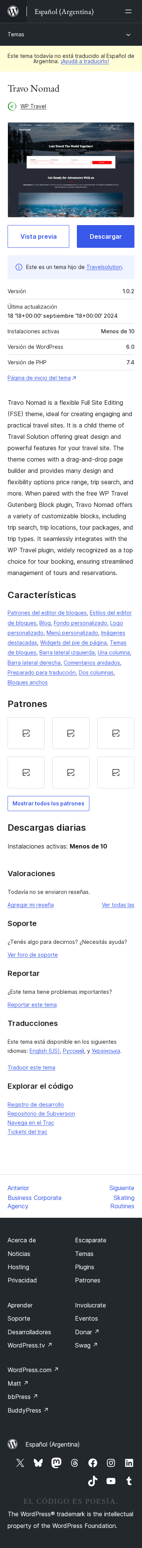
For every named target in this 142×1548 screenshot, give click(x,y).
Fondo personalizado (80, 623)
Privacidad (22, 1280)
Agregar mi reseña (31, 904)
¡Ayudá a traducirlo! (85, 61)
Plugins (84, 1267)
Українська (106, 1051)
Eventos (86, 1318)
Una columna (114, 652)
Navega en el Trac (31, 1122)
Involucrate (90, 1305)
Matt (18, 1383)
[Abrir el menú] (130, 11)
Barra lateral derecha (34, 662)
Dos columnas (96, 672)
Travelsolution (104, 267)
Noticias (19, 1253)
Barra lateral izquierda (67, 652)
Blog (45, 623)
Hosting (18, 1267)
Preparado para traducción (42, 672)
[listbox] (71, 752)
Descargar (106, 236)
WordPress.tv (30, 1345)
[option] (26, 733)
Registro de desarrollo (36, 1104)
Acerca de (22, 1240)
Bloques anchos (28, 682)
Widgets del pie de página (73, 642)
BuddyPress (28, 1410)
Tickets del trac (27, 1131)
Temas (16, 34)
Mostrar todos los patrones (48, 803)
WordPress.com (33, 1370)
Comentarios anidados (92, 662)
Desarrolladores (29, 1332)
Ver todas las (118, 904)
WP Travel (33, 106)
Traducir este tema (31, 1067)
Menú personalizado (72, 632)
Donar (87, 1332)
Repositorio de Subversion (41, 1113)
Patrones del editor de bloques (47, 612)
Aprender (20, 1305)
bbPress (23, 1396)
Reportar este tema (32, 1004)
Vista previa (38, 236)
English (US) (45, 1051)
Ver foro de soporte (33, 954)
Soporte (19, 1318)
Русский (73, 1051)
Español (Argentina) (52, 1444)
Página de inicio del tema (39, 378)
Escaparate (90, 1240)
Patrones (87, 1280)
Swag (86, 1345)
